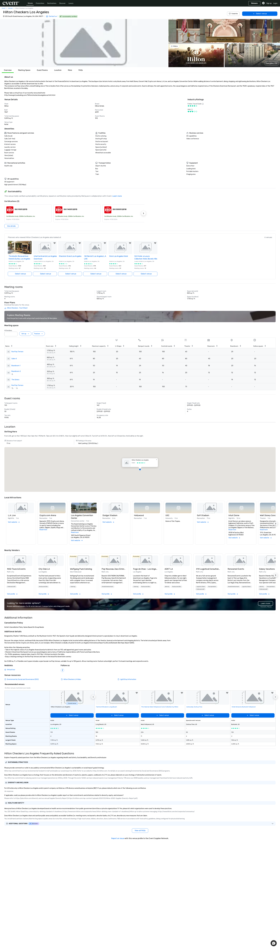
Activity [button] (167, 586)
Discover (62, 3)
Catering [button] (73, 586)
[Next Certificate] (143, 213)
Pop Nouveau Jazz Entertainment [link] (114, 569)
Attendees (8, 330)
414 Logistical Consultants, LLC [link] (208, 569)
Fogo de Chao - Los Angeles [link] (145, 569)
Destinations (51, 3)
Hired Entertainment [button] (107, 586)
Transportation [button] (212, 586)
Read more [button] (43, 530)
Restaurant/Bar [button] (43, 586)
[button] (84, 43)
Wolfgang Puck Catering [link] (81, 569)
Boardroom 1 (15, 366)
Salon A (14, 359)
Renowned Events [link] (236, 569)
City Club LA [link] (44, 569)
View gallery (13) (271, 63)
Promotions (40, 3)
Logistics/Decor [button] (201, 586)
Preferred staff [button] (11, 586)
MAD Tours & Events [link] (16, 569)
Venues (30, 3)
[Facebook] (62, 670)
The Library (15, 380)
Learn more (117, 196)
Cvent (3, 8)
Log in (275, 3)
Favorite (235, 13)
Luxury (71, 3)
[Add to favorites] (29, 243)
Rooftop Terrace (17, 352)
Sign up (269, 3)
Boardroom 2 (16, 371)
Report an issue (117, 838)
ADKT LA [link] (169, 569)
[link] (19, 560)
